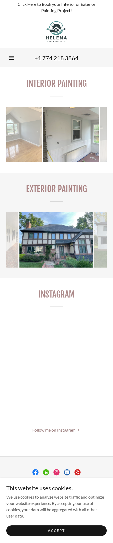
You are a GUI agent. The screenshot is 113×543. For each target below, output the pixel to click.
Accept (56, 530)
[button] (11, 58)
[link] (56, 31)
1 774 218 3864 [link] (58, 58)
